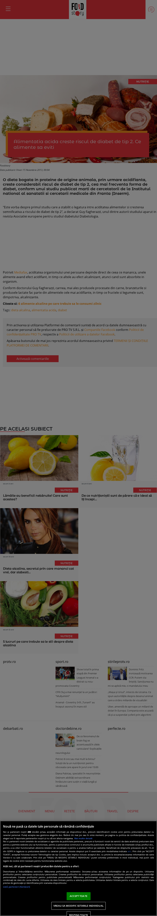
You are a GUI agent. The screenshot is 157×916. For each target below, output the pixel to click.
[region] (78, 868)
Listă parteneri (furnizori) (16, 886)
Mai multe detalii (83, 838)
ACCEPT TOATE (78, 896)
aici (129, 851)
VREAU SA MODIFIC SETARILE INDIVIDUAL (78, 905)
